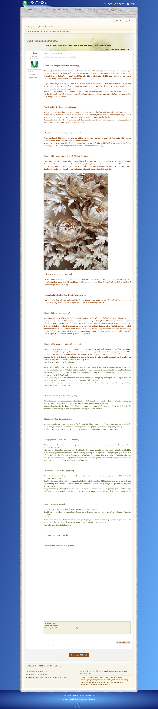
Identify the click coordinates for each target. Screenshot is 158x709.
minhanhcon (92, 682)
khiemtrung (124, 680)
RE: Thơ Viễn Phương (96, 671)
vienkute (107, 684)
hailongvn (119, 677)
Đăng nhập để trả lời (123, 642)
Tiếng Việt (105, 9)
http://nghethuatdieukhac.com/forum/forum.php (61, 628)
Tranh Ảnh (87, 9)
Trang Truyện (33, 9)
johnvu (118, 680)
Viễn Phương (110, 671)
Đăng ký (131, 21)
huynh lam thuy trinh (108, 680)
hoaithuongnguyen (87, 680)
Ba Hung (106, 677)
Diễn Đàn (30, 40)
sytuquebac (93, 684)
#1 (44, 53)
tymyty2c (101, 684)
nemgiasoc (105, 682)
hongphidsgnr (97, 680)
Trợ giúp (75, 695)
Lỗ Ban (34, 53)
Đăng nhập (123, 21)
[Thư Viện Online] (37, 4)
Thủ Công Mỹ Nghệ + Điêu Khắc (46, 40)
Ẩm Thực (96, 9)
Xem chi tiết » (49, 27)
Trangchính (25, 9)
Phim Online (77, 9)
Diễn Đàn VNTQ (116, 9)
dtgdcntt (112, 677)
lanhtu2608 (84, 682)
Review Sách (45, 9)
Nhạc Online (66, 9)
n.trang (99, 682)
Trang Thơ (56, 9)
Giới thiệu (67, 695)
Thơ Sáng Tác (122, 671)
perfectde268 (85, 684)
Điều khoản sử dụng (87, 695)
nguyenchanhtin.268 (116, 682)
